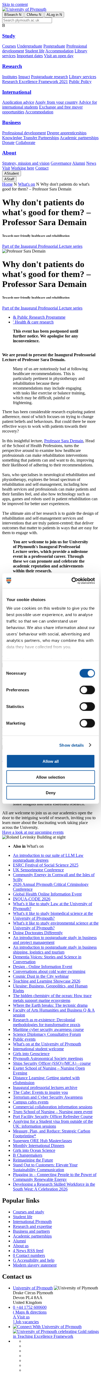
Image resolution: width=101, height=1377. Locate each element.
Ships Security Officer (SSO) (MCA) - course (52, 1063)
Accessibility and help (33, 1260)
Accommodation (59, 51)
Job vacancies (26, 1322)
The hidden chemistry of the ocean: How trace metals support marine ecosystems (52, 998)
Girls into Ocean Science (34, 1150)
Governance (61, 163)
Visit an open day (59, 55)
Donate (8, 142)
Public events (24, 1039)
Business (11, 122)
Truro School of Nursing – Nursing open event (52, 1111)
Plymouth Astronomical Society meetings (48, 1058)
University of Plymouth (33, 1288)
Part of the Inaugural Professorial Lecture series (42, 246)
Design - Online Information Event (42, 966)
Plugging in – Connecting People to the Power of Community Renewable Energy (54, 1177)
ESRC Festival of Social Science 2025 (45, 865)
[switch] (87, 690)
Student (11, 173)
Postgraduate (54, 46)
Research (12, 66)
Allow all (51, 761)
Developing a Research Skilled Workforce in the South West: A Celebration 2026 (54, 1186)
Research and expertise (32, 1226)
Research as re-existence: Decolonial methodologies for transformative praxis (46, 1022)
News (91, 163)
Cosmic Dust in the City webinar (41, 976)
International (16, 92)
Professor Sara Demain (63, 440)
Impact (24, 76)
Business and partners (31, 1231)
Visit (6, 168)
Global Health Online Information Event (47, 894)
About (9, 153)
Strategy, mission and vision (26, 163)
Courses (9, 46)
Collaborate (25, 142)
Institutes (9, 76)
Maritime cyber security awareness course (48, 1029)
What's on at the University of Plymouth (47, 1044)
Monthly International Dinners (38, 1145)
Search (12, 15)
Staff (9, 179)
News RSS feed (28, 1250)
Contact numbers (29, 1255)
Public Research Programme (39, 317)
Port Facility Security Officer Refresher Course (53, 1116)
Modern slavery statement (35, 1265)
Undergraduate (29, 46)
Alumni (78, 163)
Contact (41, 168)
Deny (50, 792)
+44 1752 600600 (30, 1307)
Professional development (24, 133)
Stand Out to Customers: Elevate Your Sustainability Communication (45, 1167)
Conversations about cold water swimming (49, 971)
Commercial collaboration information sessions (52, 1107)
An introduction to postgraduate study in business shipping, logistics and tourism (55, 949)
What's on (26, 184)
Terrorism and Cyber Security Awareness (48, 1097)
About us (21, 1245)
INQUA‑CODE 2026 (31, 899)
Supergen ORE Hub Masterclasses (42, 1140)
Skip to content (15, 4)
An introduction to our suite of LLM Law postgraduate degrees (48, 857)
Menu (34, 15)
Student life (34, 51)
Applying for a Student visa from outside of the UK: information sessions (53, 1123)
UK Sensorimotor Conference (38, 870)
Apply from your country (56, 102)
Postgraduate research (49, 76)
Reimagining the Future (33, 1160)
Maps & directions (30, 1312)
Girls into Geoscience (31, 1053)
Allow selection (50, 777)
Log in (54, 15)
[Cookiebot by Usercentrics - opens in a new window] (72, 580)
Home (7, 184)
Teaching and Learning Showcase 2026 (46, 981)
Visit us (21, 1317)
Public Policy (80, 81)
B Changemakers (27, 1155)
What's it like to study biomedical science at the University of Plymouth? (53, 916)
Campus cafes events (30, 1102)
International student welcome (38, 1049)
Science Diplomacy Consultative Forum (47, 1034)
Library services (82, 76)
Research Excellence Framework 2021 (35, 81)
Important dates (30, 55)
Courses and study (28, 1212)
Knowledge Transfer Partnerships (30, 137)
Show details (71, 745)
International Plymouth (32, 1221)
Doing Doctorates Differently (38, 932)
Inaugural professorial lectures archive (45, 1087)
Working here (22, 168)
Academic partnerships (79, 137)
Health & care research (33, 322)
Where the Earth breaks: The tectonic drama (50, 1005)
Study (8, 36)
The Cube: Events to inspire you (40, 1092)
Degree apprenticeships (66, 133)
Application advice (18, 102)
